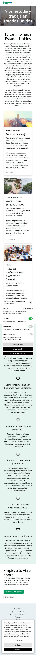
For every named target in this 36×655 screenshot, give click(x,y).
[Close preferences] (30, 302)
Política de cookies (22, 636)
